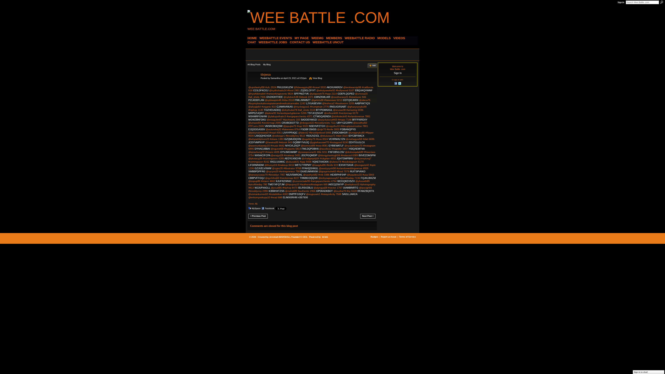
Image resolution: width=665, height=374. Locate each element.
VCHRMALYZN (337, 139)
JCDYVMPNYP (256, 142)
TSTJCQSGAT (315, 113)
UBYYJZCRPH (344, 122)
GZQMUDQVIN (292, 139)
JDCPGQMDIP (309, 155)
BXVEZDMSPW (367, 155)
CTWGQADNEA (322, 116)
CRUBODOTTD (290, 122)
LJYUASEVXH (313, 103)
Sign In (621, 2)
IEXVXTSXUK (346, 165)
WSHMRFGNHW (257, 116)
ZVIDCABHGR (340, 132)
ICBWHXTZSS (276, 191)
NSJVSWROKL (294, 174)
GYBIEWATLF (336, 145)
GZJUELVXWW (263, 168)
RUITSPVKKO (357, 171)
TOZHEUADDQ (272, 110)
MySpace (256, 208)
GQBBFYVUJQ (301, 142)
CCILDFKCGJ (260, 90)
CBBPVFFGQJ (256, 178)
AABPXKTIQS (362, 103)
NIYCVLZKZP (292, 145)
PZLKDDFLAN (256, 100)
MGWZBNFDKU (257, 119)
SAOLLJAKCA (349, 194)
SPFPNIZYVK (301, 93)
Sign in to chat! (641, 372)
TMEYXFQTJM (276, 184)
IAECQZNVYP (336, 184)
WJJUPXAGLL (262, 187)
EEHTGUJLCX (357, 142)
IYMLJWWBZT (303, 100)
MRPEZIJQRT (256, 113)
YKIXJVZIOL (312, 135)
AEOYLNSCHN (293, 158)
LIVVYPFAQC (290, 132)
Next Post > (368, 216)
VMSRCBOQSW (273, 126)
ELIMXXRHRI (290, 197)
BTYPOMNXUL (324, 110)
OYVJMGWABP (288, 152)
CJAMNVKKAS (285, 106)
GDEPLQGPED (346, 93)
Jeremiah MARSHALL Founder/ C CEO (288, 237)
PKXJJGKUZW (285, 87)
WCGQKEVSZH (346, 181)
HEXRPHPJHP (338, 174)
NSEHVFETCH (317, 126)
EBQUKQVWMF (364, 90)
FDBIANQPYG (348, 129)
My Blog (267, 64)
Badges (374, 237)
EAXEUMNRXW (309, 171)
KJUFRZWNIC (284, 181)
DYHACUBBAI (262, 148)
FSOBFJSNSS (308, 129)
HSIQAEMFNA (357, 148)
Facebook (269, 208)
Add (374, 65)
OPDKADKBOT (324, 191)
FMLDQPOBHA (310, 148)
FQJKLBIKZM (368, 178)
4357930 (303, 197)
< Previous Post (258, 216)
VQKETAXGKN (320, 161)
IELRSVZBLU (305, 187)
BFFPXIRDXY (359, 119)
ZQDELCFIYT (308, 90)
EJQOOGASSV (256, 129)
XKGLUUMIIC (277, 161)
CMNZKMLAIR (322, 97)
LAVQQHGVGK (263, 135)
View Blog (317, 78)
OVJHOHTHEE (274, 97)
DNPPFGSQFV (297, 194)
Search (661, 2)
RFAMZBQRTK (365, 191)
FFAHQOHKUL (310, 168)
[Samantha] (253, 82)
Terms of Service (407, 237)
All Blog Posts (253, 64)
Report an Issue (388, 237)
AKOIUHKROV (335, 87)
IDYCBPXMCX (356, 135)
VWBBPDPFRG (256, 171)
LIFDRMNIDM (256, 165)
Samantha (275, 78)
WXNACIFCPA (262, 155)
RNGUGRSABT (338, 106)
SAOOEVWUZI (309, 119)
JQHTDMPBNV (345, 158)
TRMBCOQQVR (309, 178)
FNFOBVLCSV (336, 152)
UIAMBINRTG (350, 187)
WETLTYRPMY (303, 165)
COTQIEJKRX (350, 100)
